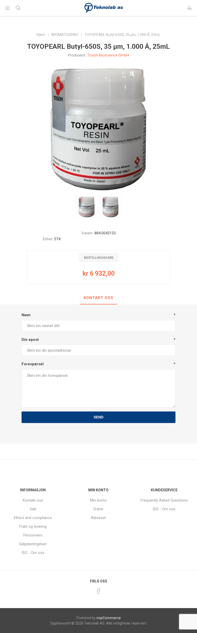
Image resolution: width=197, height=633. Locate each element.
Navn (26, 315)
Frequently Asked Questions (164, 500)
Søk (33, 509)
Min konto (98, 500)
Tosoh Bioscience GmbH (108, 55)
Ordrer (98, 509)
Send (98, 417)
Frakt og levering (33, 526)
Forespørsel (33, 364)
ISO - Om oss (33, 552)
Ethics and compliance (33, 517)
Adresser (98, 517)
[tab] (98, 298)
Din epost (30, 339)
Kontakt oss (33, 500)
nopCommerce (108, 618)
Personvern (33, 535)
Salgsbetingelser (33, 544)
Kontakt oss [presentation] (98, 297)
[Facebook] (98, 591)
